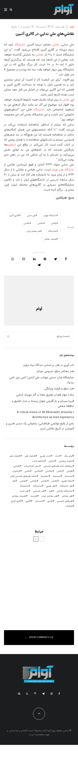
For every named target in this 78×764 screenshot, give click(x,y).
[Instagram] (52, 693)
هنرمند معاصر (50, 239)
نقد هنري (50, 486)
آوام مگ (68, 456)
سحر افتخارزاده (31, 466)
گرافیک (69, 506)
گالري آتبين (14, 215)
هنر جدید (24, 491)
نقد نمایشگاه (66, 486)
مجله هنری (67, 481)
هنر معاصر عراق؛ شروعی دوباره (55, 371)
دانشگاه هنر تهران (63, 169)
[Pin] (45, 258)
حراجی (51, 461)
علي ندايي (31, 215)
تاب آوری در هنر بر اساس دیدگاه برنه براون (48, 365)
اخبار (57, 456)
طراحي (17, 466)
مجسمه (69, 476)
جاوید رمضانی (66, 461)
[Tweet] (55, 258)
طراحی (69, 471)
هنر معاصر (67, 496)
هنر (50, 491)
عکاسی (48, 471)
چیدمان (39, 501)
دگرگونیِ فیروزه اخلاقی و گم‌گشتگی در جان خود (31, 611)
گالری (28, 501)
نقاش (55, 44)
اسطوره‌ (12, 145)
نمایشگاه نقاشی (65, 491)
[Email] (23, 258)
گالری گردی (16, 501)
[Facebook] (59, 693)
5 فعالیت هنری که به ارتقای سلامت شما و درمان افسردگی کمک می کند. (31, 591)
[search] (8, 336)
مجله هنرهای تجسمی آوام (23, 476)
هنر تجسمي (39, 491)
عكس (59, 471)
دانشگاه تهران (50, 215)
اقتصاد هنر (30, 456)
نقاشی (39, 54)
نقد (13, 481)
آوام (72, 27)
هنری (50, 501)
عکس (27, 471)
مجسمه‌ (45, 476)
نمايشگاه (52, 231)
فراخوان (16, 471)
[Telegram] (43, 693)
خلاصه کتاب (38, 461)
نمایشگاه (20, 44)
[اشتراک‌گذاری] (66, 258)
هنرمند (33, 496)
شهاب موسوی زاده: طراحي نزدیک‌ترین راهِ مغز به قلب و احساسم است (32, 551)
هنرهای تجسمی (65, 501)
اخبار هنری (45, 456)
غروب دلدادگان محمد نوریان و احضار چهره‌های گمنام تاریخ (34, 571)
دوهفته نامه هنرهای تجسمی (58, 466)
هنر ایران (59, 27)
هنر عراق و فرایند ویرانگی (59, 388)
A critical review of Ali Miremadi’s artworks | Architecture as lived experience (45, 415)
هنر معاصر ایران (33, 231)
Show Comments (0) (41, 637)
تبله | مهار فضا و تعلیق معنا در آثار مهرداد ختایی (45, 395)
